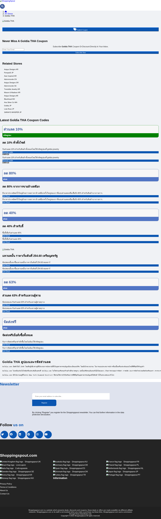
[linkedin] (22, 434)
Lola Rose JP (9, 109)
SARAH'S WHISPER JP (12, 112)
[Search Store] (2, 6)
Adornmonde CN (10, 79)
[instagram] (39, 434)
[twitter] (4, 434)
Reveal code (7, 152)
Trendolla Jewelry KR (12, 89)
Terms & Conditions (8, 487)
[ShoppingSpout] (7, 1)
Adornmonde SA (10, 86)
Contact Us (4, 494)
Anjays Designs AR (11, 96)
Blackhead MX (9, 99)
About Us (4, 490)
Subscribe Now (80, 52)
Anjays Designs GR (11, 82)
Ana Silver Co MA (10, 102)
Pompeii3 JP (8, 73)
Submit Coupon (82, 30)
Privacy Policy (6, 484)
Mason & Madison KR (12, 92)
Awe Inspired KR (10, 76)
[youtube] (48, 434)
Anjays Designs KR (11, 69)
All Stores (9, 14)
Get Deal (6, 196)
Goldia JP (7, 106)
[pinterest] (30, 434)
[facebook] (13, 434)
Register (44, 403)
